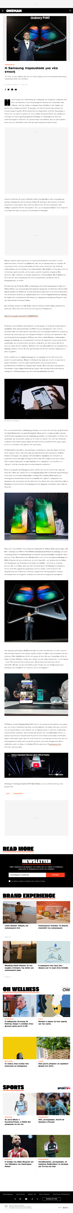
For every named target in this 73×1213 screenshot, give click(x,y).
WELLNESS (9, 1061)
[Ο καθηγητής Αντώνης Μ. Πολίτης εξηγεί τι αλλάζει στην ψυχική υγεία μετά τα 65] (19, 1006)
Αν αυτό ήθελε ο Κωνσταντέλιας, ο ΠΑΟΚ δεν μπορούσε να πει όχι (18, 1122)
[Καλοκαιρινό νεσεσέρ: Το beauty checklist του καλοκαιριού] (53, 912)
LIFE (7, 793)
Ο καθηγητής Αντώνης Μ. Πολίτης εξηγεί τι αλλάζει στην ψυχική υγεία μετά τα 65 (19, 1024)
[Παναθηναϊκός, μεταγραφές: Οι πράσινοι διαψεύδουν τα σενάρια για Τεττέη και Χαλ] (53, 1146)
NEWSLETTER (51, 1199)
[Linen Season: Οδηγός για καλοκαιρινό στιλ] (19, 912)
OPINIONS (8, 1117)
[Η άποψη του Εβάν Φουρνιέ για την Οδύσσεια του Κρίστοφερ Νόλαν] (19, 1146)
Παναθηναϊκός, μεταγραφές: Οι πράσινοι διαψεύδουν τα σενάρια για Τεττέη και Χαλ (53, 1164)
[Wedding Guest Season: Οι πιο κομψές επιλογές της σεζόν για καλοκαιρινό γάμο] (19, 952)
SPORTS (13, 1087)
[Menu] (3, 10)
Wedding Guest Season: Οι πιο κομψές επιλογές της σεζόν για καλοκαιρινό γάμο (19, 968)
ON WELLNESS (21, 989)
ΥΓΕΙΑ (40, 1019)
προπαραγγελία (55, 744)
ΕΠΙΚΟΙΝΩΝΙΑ (8, 1194)
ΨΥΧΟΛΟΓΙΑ (9, 1019)
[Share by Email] (15, 89)
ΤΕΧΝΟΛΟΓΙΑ (10, 64)
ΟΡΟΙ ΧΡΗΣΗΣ (44, 1194)
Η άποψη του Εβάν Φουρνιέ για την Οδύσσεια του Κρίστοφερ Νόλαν (19, 1164)
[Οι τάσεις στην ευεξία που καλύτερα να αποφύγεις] (19, 1048)
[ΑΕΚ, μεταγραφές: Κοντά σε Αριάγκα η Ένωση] (53, 1104)
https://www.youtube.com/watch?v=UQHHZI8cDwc (21, 316)
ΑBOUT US (32, 1194)
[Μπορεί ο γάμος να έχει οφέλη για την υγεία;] (53, 1006)
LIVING (41, 1061)
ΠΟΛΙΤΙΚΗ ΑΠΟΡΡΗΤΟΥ (61, 1194)
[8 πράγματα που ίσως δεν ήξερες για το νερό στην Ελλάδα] (53, 952)
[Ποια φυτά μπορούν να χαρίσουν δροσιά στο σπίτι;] (53, 1048)
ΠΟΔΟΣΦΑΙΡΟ (43, 1117)
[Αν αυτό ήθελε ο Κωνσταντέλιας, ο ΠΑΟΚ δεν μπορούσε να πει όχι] (19, 1104)
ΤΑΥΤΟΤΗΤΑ (20, 1194)
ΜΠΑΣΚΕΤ (8, 1159)
